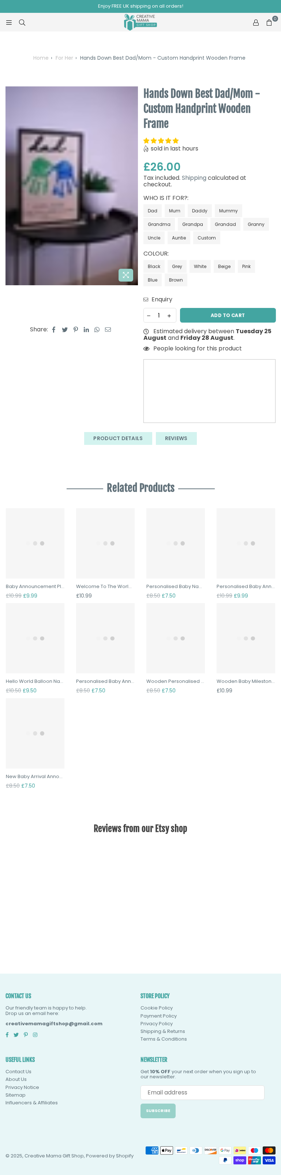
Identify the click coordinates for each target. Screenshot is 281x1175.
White (200, 266)
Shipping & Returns (162, 1031)
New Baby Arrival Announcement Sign (35, 776)
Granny (256, 224)
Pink (246, 266)
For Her (64, 58)
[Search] (22, 22)
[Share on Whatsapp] (97, 329)
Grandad (225, 224)
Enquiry (161, 299)
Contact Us (18, 1071)
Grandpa (192, 224)
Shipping (194, 178)
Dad (152, 211)
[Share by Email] (108, 329)
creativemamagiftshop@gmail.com (53, 1023)
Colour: (156, 253)
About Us (16, 1079)
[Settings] (255, 22)
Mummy (228, 211)
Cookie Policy (156, 1007)
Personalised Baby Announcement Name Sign (246, 586)
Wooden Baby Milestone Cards (246, 681)
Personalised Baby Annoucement (105, 681)
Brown (176, 280)
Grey (177, 266)
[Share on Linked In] (86, 329)
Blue (152, 280)
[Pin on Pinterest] (76, 329)
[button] (161, 141)
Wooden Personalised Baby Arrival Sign (175, 681)
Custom (207, 238)
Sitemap (15, 1095)
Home (41, 58)
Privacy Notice (22, 1087)
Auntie (179, 238)
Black (154, 266)
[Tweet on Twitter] (65, 329)
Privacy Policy (156, 1023)
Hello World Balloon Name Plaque (35, 681)
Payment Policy (158, 1015)
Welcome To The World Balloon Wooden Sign (105, 586)
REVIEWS (176, 438)
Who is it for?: (166, 198)
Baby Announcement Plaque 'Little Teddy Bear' (35, 586)
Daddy (199, 211)
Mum (174, 211)
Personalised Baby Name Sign (175, 586)
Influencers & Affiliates (31, 1102)
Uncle (154, 238)
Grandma (159, 224)
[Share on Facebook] (54, 329)
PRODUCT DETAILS (118, 438)
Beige (224, 266)
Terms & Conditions (163, 1038)
